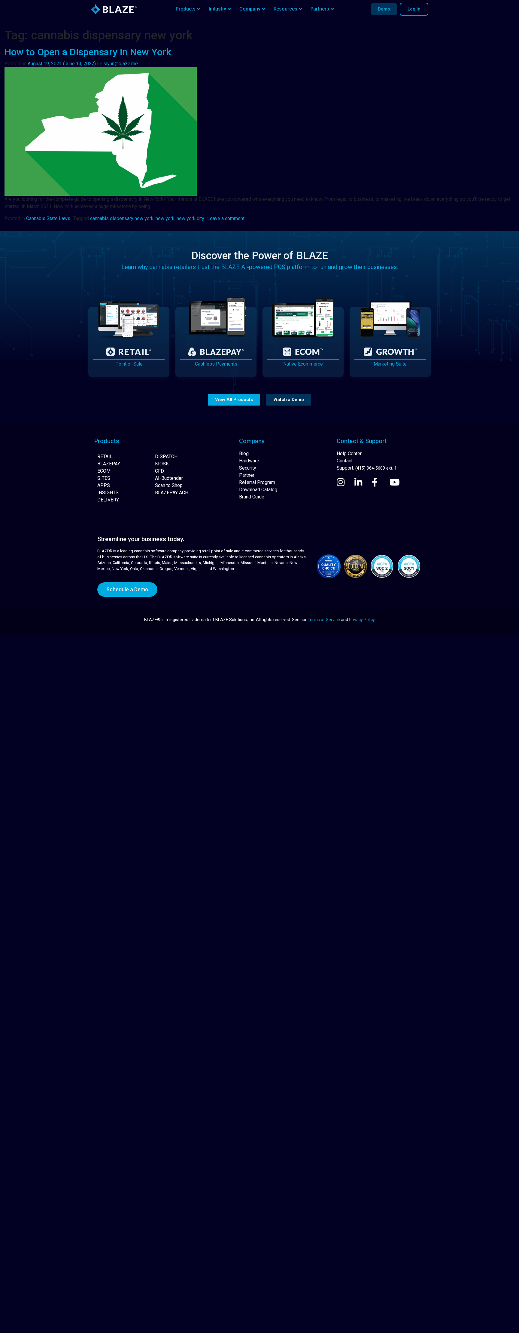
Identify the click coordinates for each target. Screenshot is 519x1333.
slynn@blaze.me (120, 63)
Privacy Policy (362, 619)
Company (249, 9)
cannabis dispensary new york (121, 218)
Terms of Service (324, 619)
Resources (285, 9)
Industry (217, 9)
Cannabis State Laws (48, 218)
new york (165, 218)
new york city (190, 218)
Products (186, 9)
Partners (320, 9)
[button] (234, 400)
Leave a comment (225, 218)
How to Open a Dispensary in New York (88, 52)
